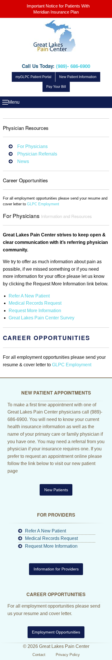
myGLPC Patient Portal (33, 77)
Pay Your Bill (56, 87)
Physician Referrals (37, 153)
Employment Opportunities (56, 632)
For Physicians (32, 146)
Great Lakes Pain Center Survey (41, 317)
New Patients (56, 490)
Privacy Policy (68, 655)
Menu (5, 102)
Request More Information (35, 310)
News (23, 161)
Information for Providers (56, 569)
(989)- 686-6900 (73, 65)
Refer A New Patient (29, 295)
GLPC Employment (43, 204)
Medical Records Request (35, 303)
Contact (38, 655)
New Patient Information (77, 77)
